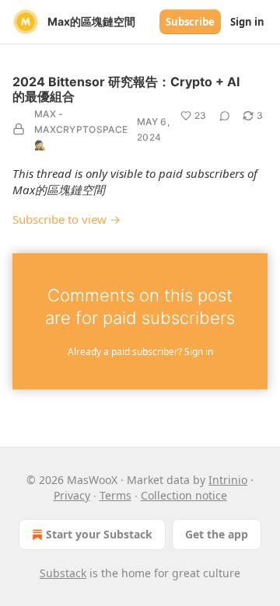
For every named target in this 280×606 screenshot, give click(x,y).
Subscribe (190, 22)
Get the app (216, 534)
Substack (63, 573)
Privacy (72, 495)
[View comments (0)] (225, 115)
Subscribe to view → (66, 219)
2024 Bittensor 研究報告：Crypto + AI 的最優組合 (126, 89)
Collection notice (184, 495)
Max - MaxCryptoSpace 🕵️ (81, 129)
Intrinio (227, 479)
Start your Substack (99, 534)
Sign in (247, 22)
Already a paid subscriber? (140, 351)
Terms (115, 495)
